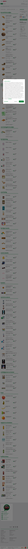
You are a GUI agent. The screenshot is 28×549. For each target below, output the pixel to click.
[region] (14, 91)
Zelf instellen (6, 101)
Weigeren (15, 101)
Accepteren (21, 101)
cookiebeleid (10, 98)
